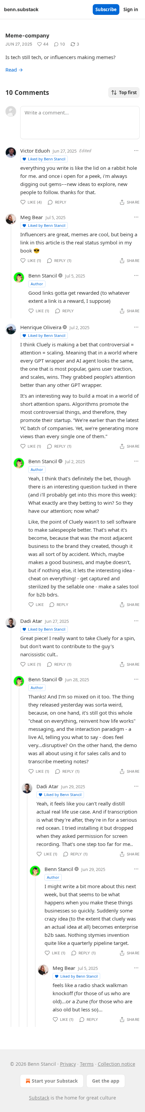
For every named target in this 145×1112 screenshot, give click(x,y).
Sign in (130, 9)
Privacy (68, 1064)
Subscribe (106, 9)
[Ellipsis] (136, 150)
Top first (128, 92)
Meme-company (27, 35)
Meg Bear (31, 217)
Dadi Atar (31, 620)
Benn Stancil (42, 275)
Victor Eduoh (35, 150)
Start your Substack (55, 1081)
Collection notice (116, 1064)
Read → (14, 69)
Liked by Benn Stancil (46, 158)
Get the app (105, 1081)
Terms (87, 1064)
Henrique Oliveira (40, 327)
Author (37, 283)
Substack (39, 1097)
